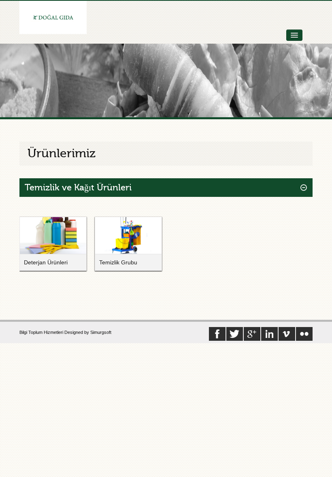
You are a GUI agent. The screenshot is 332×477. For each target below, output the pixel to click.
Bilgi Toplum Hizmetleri (41, 332)
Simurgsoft (100, 332)
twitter (234, 334)
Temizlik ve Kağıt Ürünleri (78, 187)
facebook (252, 334)
